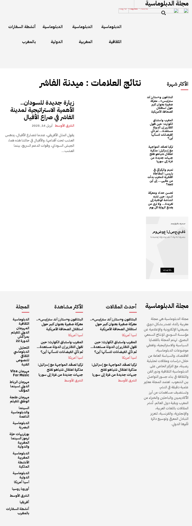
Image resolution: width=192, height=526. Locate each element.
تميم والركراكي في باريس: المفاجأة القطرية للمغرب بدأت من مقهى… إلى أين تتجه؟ (160, 177)
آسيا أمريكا (75, 335)
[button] (163, 13)
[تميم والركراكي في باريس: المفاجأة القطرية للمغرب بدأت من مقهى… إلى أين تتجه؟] (182, 174)
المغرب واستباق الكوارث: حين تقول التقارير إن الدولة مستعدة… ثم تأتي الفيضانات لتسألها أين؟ (161, 129)
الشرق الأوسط (64, 125)
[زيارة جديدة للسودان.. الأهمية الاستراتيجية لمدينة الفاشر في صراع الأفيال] (110, 126)
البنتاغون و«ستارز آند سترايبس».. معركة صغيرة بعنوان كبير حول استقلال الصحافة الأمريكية (160, 104)
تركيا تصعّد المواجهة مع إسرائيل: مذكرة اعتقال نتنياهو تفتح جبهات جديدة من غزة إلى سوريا (160, 153)
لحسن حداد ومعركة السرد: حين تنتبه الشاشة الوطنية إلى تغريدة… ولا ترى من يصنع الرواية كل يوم (160, 200)
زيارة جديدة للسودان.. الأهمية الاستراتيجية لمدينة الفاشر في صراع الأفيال (42, 110)
